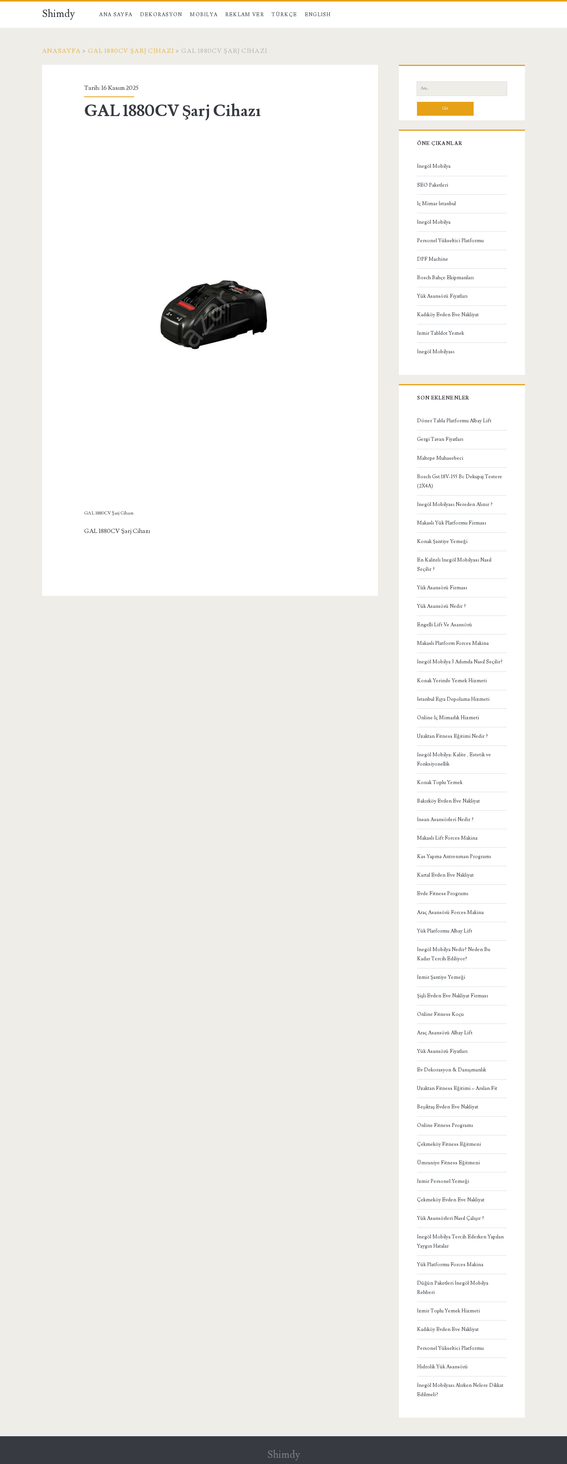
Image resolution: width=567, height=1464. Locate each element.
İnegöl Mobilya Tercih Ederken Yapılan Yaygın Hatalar (460, 1241)
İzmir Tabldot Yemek (440, 333)
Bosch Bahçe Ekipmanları (445, 278)
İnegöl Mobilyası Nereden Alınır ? (455, 504)
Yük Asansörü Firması (442, 588)
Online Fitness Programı (445, 1125)
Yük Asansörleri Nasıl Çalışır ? (450, 1218)
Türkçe (284, 15)
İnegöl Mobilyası (435, 352)
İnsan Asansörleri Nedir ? (445, 819)
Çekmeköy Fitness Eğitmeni (449, 1144)
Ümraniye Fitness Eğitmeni (448, 1163)
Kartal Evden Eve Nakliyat (445, 875)
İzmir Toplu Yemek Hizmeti (448, 1311)
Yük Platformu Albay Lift (444, 931)
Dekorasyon (161, 15)
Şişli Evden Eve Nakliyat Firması (452, 996)
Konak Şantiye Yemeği (442, 541)
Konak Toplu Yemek (439, 782)
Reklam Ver (244, 15)
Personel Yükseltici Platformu (450, 241)
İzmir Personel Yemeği (443, 1181)
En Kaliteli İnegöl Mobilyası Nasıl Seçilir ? (454, 564)
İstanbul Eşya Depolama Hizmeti (453, 699)
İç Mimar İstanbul (436, 204)
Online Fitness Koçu (440, 1014)
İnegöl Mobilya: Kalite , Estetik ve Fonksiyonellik (454, 759)
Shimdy (58, 13)
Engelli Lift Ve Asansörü (444, 625)
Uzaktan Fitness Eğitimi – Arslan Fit (457, 1088)
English (318, 15)
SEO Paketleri (432, 185)
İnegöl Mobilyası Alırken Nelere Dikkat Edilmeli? (460, 1390)
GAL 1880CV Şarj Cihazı (131, 51)
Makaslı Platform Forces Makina (453, 643)
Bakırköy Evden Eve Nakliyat (448, 801)
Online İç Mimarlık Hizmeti (448, 718)
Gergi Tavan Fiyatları (440, 439)
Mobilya (204, 15)
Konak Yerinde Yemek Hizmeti (452, 681)
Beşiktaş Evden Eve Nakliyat (447, 1107)
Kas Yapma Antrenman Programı (454, 856)
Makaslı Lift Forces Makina (447, 838)
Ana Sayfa (115, 15)
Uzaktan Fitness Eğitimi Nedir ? (452, 736)
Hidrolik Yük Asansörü (442, 1367)
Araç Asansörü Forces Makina (450, 912)
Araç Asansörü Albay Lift (444, 1033)
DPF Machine (432, 259)
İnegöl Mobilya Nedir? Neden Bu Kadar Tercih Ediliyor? (453, 954)
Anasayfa (61, 51)
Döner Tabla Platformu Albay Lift (454, 421)
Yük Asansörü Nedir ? (441, 606)
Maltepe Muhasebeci (440, 458)
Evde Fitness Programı (442, 894)
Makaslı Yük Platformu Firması (451, 523)
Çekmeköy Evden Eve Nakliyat (450, 1200)
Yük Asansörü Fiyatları (442, 296)
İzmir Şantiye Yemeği (441, 977)
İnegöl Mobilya (434, 166)
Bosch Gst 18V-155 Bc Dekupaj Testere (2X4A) (459, 481)
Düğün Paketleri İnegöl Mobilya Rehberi (452, 1287)
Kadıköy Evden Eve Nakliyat (448, 315)
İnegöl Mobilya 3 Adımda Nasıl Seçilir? (460, 662)
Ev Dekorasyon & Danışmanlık (451, 1070)
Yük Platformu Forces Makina (450, 1265)
